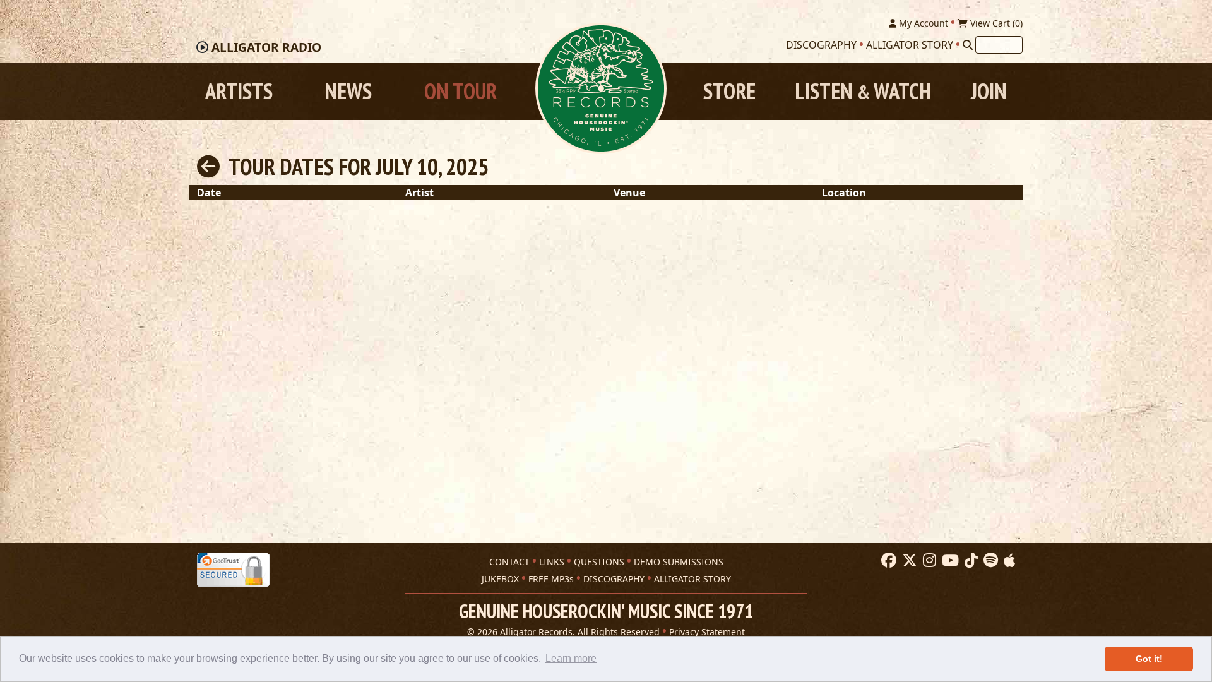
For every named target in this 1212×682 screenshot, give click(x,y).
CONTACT (509, 562)
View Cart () (995, 23)
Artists (239, 91)
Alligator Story (909, 45)
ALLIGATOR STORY (692, 579)
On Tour (460, 91)
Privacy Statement (707, 632)
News (348, 91)
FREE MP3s (551, 579)
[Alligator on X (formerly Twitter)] (908, 561)
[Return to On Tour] (208, 166)
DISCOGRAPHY (614, 579)
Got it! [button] (1149, 659)
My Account (922, 23)
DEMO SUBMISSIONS (678, 562)
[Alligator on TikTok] (969, 561)
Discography (821, 45)
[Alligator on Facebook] (887, 561)
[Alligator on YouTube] (949, 561)
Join (989, 91)
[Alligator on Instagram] (928, 561)
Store (729, 91)
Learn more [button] (571, 658)
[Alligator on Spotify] (989, 561)
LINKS (551, 562)
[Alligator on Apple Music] (1008, 561)
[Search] (968, 45)
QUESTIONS (599, 562)
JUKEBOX (500, 579)
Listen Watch (863, 91)
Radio (266, 47)
